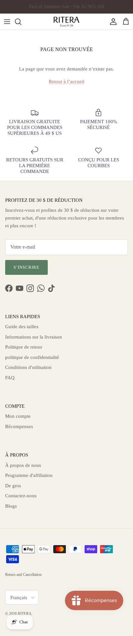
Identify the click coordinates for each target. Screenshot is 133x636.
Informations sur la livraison (33, 337)
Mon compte (18, 416)
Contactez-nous (20, 495)
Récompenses (19, 426)
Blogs (11, 506)
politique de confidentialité (32, 357)
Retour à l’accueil (66, 81)
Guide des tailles (21, 326)
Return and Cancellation (23, 574)
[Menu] (7, 22)
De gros (13, 485)
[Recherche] (21, 22)
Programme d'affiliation (29, 475)
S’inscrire (26, 267)
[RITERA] (66, 22)
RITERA (25, 613)
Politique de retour (23, 347)
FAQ (10, 377)
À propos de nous (23, 465)
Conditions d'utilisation (28, 367)
